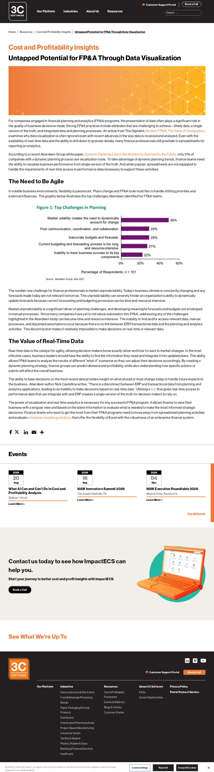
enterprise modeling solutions (50, 418)
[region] (107, 766)
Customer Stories (114, 712)
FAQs (142, 692)
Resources (115, 11)
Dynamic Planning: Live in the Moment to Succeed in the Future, (131, 154)
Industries (71, 11)
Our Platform (46, 11)
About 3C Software (151, 686)
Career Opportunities (151, 697)
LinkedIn (187, 660)
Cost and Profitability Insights (53, 32)
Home (12, 32)
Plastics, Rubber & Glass (73, 743)
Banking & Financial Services (76, 748)
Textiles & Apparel (70, 738)
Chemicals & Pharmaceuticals (77, 722)
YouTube (202, 660)
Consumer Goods (70, 733)
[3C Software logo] (18, 20)
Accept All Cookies (187, 765)
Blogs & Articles (112, 707)
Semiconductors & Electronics (77, 692)
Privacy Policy (179, 686)
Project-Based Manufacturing (77, 727)
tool (153, 389)
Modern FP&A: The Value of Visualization (175, 131)
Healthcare (66, 753)
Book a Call (191, 4)
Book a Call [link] (20, 589)
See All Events (196, 513)
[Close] (208, 765)
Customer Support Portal (161, 4)
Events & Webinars (114, 702)
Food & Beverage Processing (76, 697)
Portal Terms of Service (184, 692)
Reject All (163, 765)
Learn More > (17, 504)
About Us (92, 11)
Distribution (67, 717)
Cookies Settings (140, 765)
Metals (64, 702)
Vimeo (195, 660)
